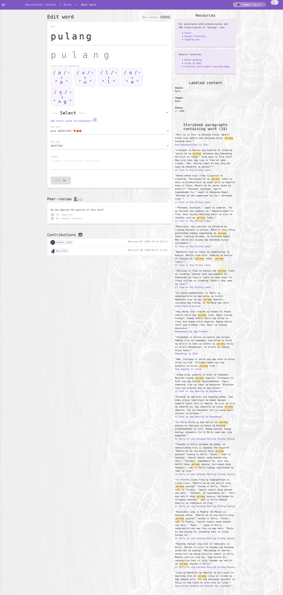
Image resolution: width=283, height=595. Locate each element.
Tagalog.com (192, 39)
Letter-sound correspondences (65, 66)
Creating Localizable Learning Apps (207, 66)
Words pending (193, 60)
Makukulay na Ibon (186, 353)
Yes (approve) (64, 214)
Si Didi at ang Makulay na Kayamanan (198, 391)
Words (68, 4)
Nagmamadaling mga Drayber (191, 331)
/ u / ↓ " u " (84, 77)
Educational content (40, 4)
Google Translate (195, 36)
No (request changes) (69, 218)
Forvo (188, 33)
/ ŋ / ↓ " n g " (62, 97)
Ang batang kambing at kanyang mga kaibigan (203, 586)
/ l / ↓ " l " (107, 77)
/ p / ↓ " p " (60, 77)
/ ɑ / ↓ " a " (131, 77)
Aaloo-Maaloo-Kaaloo (187, 306)
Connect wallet (251, 5)
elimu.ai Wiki (193, 63)
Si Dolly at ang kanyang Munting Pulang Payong (205, 439)
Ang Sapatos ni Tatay (188, 369)
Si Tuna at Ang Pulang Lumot (193, 170)
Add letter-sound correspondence (74, 121)
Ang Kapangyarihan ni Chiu (191, 144)
